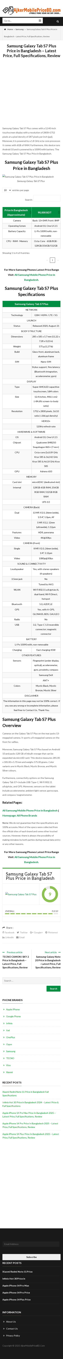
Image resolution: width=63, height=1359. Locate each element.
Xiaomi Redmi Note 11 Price (17, 1271)
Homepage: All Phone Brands (19, 815)
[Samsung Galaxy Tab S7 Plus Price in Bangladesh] (21, 894)
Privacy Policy (13, 1335)
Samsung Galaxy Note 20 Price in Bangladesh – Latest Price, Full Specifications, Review (48, 962)
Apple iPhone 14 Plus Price (16, 1299)
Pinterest (53, 932)
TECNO (10, 1058)
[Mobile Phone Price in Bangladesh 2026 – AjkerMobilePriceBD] (31, 10)
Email (22, 937)
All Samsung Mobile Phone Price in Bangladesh (30, 810)
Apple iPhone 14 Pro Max (15, 1285)
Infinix (9, 1023)
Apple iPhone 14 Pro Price (16, 1292)
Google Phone (13, 1016)
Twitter (24, 932)
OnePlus (10, 1037)
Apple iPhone (13, 1009)
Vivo (8, 1065)
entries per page (20, 190)
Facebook (9, 932)
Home (10, 29)
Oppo (9, 1044)
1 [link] (52, 260)
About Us (11, 1321)
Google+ (38, 932)
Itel (8, 1030)
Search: (29, 199)
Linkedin (9, 937)
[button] (30, 212)
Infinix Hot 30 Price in (13, 1278)
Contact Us (12, 1328)
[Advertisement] (31, 94)
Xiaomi (9, 1072)
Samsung (19, 29)
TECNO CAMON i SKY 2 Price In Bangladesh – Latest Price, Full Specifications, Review (15, 962)
